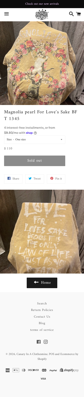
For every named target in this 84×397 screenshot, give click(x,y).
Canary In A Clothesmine (32, 354)
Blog (42, 323)
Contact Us (42, 317)
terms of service (42, 330)
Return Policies (42, 310)
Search (42, 303)
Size (9, 139)
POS (51, 354)
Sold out (34, 160)
